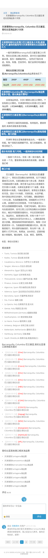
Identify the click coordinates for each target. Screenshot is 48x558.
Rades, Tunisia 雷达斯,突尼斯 (16, 257)
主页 (5, 13)
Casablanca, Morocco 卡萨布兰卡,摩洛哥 (21, 262)
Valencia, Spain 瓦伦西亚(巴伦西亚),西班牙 (22, 291)
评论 (39, 516)
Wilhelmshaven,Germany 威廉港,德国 (20, 312)
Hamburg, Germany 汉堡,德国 (17, 334)
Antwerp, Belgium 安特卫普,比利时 (19, 325)
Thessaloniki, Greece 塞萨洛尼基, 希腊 (20, 279)
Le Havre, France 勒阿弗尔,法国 (17, 321)
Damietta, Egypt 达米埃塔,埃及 (17, 274)
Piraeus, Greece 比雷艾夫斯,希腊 (18, 283)
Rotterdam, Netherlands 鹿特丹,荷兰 (20, 329)
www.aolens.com (17, 552)
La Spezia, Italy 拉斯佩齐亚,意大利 (18, 304)
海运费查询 (14, 13)
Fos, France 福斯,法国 (13, 300)
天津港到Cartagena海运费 (15, 456)
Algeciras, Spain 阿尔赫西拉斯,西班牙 (20, 287)
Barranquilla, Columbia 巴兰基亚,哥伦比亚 (21, 408)
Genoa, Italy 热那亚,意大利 (15, 308)
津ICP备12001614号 (33, 552)
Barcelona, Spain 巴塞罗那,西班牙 (18, 296)
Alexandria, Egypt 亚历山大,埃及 (18, 270)
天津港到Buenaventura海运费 (17, 460)
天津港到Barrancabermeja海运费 (18, 465)
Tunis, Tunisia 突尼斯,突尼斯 (16, 253)
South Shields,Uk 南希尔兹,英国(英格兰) (21, 338)
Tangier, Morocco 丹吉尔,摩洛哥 (18, 266)
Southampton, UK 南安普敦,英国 (18, 317)
